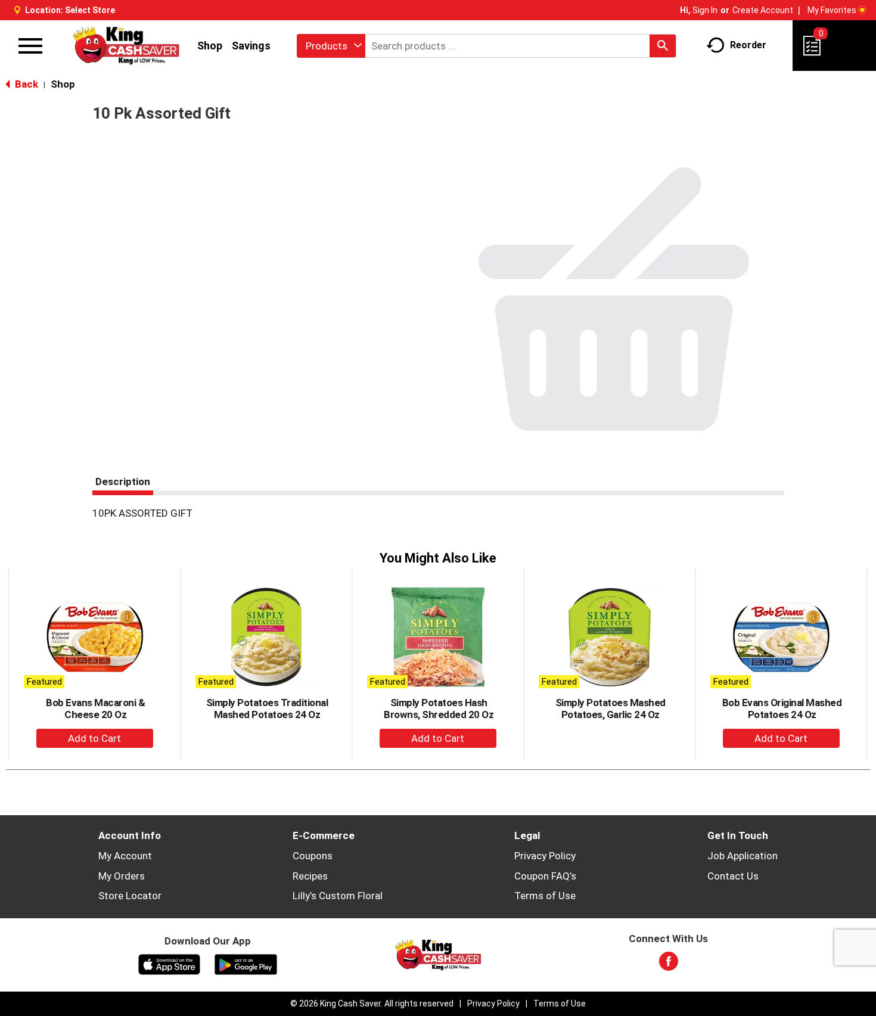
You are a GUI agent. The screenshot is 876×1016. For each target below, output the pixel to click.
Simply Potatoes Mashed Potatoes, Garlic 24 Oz (610, 708)
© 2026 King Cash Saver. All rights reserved (371, 1003)
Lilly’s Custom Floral (338, 896)
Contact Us (733, 876)
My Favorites (831, 10)
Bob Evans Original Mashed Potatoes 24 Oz (782, 708)
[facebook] (668, 965)
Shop (209, 45)
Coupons (313, 856)
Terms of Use (545, 896)
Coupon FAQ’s (545, 876)
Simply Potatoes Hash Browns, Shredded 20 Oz (438, 708)
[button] (94, 738)
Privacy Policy (545, 856)
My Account (125, 856)
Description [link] (122, 481)
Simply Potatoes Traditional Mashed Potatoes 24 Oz (267, 708)
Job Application (742, 856)
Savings (251, 45)
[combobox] (331, 46)
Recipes (310, 876)
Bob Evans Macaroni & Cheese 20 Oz (95, 708)
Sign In (704, 10)
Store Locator (129, 896)
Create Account (762, 10)
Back (25, 84)
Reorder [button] (748, 45)
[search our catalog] (663, 46)
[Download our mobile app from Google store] (246, 964)
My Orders (121, 876)
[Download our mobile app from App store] (169, 964)
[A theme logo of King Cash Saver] (126, 45)
